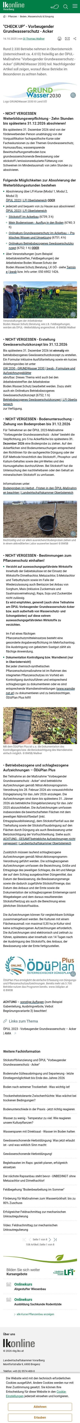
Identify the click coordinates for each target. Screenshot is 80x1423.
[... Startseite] (13, 6)
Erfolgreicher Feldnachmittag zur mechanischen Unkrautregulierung (34, 1214)
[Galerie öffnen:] (40, 90)
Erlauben (40, 1417)
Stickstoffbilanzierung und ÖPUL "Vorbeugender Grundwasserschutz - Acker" (34, 1062)
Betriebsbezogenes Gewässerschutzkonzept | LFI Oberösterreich (40, 402)
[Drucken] (59, 38)
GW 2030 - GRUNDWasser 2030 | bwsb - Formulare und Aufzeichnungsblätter (39, 371)
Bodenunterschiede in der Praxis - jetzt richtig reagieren (39, 1109)
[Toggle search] (65, 6)
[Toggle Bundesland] (55, 6)
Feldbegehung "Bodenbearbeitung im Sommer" (33, 1189)
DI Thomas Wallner (34, 38)
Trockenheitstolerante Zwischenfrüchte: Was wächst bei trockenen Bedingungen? (39, 1098)
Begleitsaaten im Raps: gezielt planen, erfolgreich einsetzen (35, 1165)
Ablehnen (40, 1406)
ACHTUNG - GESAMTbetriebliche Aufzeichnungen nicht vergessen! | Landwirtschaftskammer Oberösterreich (39, 841)
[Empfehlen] (67, 38)
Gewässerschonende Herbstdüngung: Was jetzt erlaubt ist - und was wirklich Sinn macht (39, 1143)
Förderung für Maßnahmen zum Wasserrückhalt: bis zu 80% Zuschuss (39, 1201)
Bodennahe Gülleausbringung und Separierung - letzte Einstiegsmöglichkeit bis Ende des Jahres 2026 (38, 1076)
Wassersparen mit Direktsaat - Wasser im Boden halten (39, 1131)
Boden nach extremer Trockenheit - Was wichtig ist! (36, 1087)
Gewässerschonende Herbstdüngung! (27, 1154)
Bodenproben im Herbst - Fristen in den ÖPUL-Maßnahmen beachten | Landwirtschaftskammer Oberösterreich (40, 490)
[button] (75, 6)
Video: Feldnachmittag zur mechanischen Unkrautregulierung (30, 1227)
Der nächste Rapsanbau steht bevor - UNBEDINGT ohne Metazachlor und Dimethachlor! (39, 1178)
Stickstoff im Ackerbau (24, 216)
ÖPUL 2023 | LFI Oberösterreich (26, 200)
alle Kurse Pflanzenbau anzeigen (35, 1314)
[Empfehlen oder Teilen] (75, 38)
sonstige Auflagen (32, 1002)
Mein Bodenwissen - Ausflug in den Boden (36, 222)
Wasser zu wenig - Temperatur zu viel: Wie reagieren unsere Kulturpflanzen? (37, 1120)
